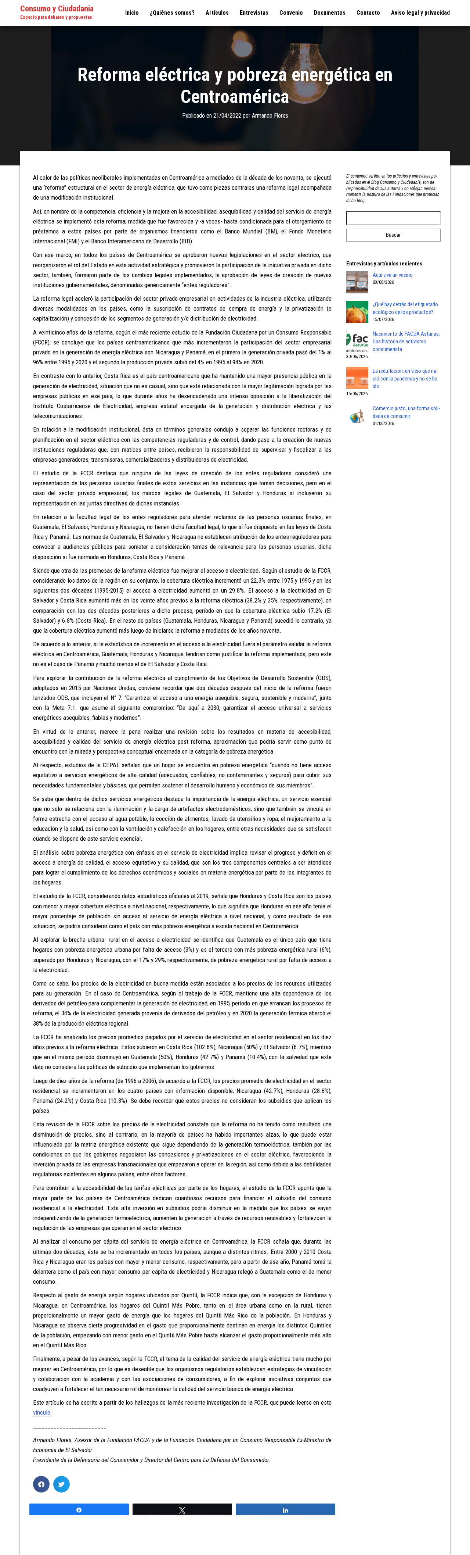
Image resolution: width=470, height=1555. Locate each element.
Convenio (291, 12)
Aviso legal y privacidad (420, 12)
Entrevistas (254, 12)
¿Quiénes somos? (172, 12)
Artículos (217, 12)
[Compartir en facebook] (41, 1484)
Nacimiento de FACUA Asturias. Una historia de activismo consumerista (406, 341)
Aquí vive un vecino (393, 275)
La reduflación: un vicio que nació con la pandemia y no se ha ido (405, 379)
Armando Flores (270, 115)
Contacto (368, 12)
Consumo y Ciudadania (57, 8)
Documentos (330, 12)
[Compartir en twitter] (61, 1484)
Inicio (132, 12)
